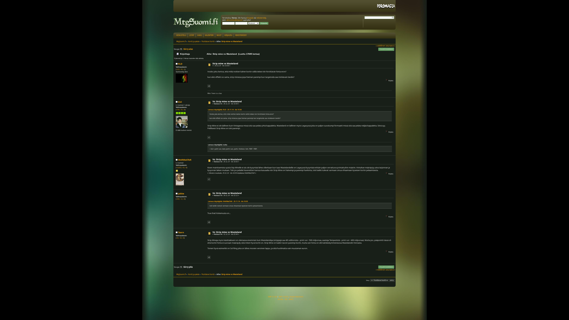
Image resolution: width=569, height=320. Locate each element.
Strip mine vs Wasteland (225, 63)
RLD (180, 63)
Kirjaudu (228, 35)
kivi (180, 101)
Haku (199, 35)
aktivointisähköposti (234, 20)
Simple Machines (296, 297)
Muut (219, 35)
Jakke (181, 193)
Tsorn (181, 232)
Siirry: (368, 280)
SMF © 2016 (283, 297)
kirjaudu (250, 18)
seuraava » (390, 45)
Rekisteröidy (241, 35)
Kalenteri (209, 35)
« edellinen (380, 45)
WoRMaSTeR (184, 159)
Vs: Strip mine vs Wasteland (227, 101)
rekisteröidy (261, 18)
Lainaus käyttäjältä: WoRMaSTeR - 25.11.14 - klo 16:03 (228, 201)
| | (180, 69)
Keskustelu (181, 35)
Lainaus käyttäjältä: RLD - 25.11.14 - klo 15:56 (225, 110)
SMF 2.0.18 (272, 297)
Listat (191, 35)
